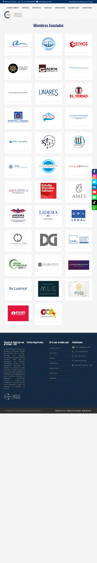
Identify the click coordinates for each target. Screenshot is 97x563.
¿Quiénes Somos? (55, 348)
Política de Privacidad (74, 411)
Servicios (25, 8)
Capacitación (60, 8)
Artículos (48, 8)
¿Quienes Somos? (12, 8)
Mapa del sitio (86, 411)
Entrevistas (36, 8)
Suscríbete (52, 378)
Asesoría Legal (73, 8)
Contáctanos (87, 8)
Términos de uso (60, 411)
